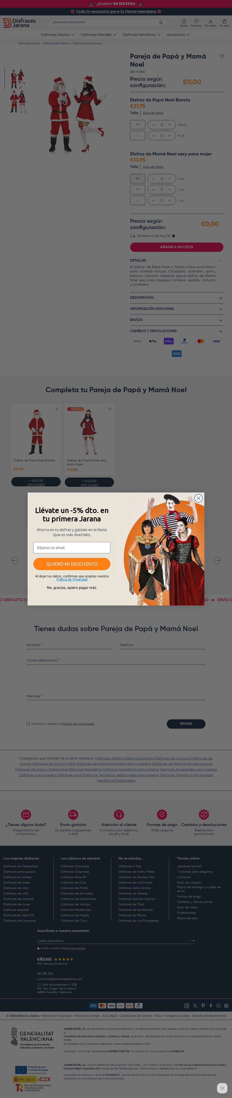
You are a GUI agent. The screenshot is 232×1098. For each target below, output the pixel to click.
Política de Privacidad (71, 579)
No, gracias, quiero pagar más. (72, 588)
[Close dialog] (199, 498)
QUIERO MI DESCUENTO (72, 563)
